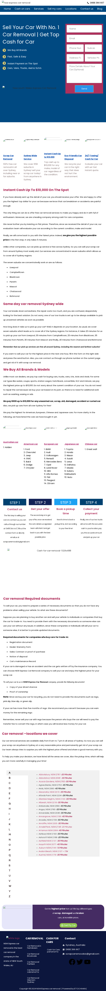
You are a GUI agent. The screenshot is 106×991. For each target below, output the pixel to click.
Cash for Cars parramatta (53, 951)
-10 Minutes (61, 848)
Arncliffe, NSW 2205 (53, 823)
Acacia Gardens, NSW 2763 (57, 781)
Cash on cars (22, 8)
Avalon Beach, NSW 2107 (53, 851)
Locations (71, 8)
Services (39, 8)
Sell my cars (55, 8)
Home (7, 8)
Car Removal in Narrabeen (34, 947)
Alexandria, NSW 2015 (55, 792)
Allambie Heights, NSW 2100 (57, 799)
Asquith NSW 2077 (53, 844)
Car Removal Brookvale (33, 955)
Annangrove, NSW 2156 (55, 816)
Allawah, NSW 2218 (53, 802)
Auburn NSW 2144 (47, 848)
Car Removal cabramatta (33, 971)
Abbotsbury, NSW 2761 (55, 775)
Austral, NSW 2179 (53, 855)
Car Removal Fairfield (33, 963)
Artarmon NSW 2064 (54, 830)
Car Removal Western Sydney (33, 980)
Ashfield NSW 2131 (53, 841)
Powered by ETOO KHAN (74, 989)
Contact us (86, 8)
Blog (99, 8)
